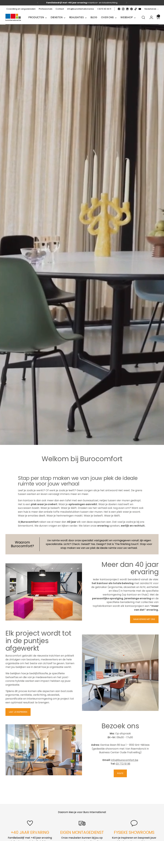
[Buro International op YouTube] (139, 9)
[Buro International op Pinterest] (131, 9)
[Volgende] (126, 2)
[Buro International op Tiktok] (135, 9)
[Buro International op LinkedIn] (127, 9)
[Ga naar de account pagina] (150, 17)
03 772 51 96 (123, 764)
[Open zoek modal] (143, 17)
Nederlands (150, 9)
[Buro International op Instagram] (123, 9)
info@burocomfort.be (124, 760)
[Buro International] (13, 17)
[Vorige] (37, 2)
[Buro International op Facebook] (119, 9)
